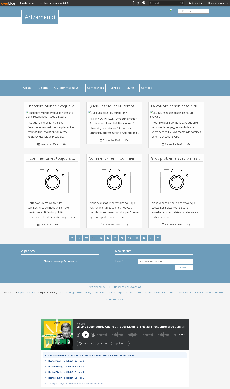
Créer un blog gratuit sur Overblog (75, 292)
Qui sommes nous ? (67, 88)
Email (118, 261)
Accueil (27, 88)
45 (122, 238)
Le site (43, 88)
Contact (146, 88)
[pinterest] (144, 3)
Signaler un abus (125, 292)
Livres (131, 88)
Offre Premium (184, 292)
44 (115, 238)
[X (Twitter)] (138, 3)
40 (86, 238)
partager (105, 343)
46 (129, 238)
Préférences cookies (115, 299)
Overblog (135, 287)
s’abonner (87, 343)
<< (71, 238)
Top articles (99, 292)
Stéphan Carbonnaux (27, 292)
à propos (123, 343)
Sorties (115, 88)
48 (143, 238)
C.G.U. (139, 292)
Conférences (95, 88)
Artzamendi (40, 17)
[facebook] (133, 3)
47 (136, 238)
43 (107, 238)
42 (100, 238)
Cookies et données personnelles (209, 292)
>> (158, 238)
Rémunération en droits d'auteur (159, 292)
